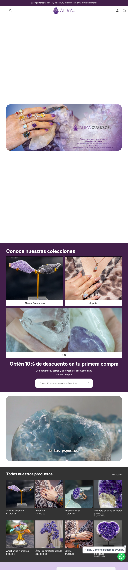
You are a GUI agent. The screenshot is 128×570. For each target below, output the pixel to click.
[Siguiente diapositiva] (30, 494)
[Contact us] (121, 556)
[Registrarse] (88, 383)
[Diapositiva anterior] (9, 494)
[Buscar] (10, 10)
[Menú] (3, 10)
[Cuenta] (117, 10)
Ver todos (117, 474)
